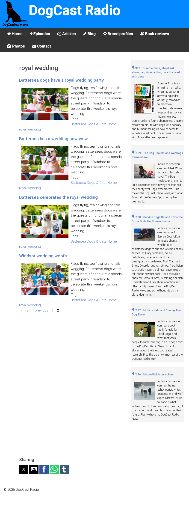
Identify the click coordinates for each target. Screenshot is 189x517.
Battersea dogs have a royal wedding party (61, 80)
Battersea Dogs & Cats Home (94, 124)
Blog (91, 33)
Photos (18, 46)
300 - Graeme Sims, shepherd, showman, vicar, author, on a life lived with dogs (156, 72)
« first (25, 310)
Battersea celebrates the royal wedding (58, 197)
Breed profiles (120, 33)
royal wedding (30, 129)
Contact (43, 46)
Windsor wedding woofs (43, 255)
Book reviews (156, 33)
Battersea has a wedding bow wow (53, 138)
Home (17, 33)
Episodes (41, 33)
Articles (68, 33)
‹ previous (40, 310)
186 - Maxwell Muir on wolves (154, 374)
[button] (23, 469)
